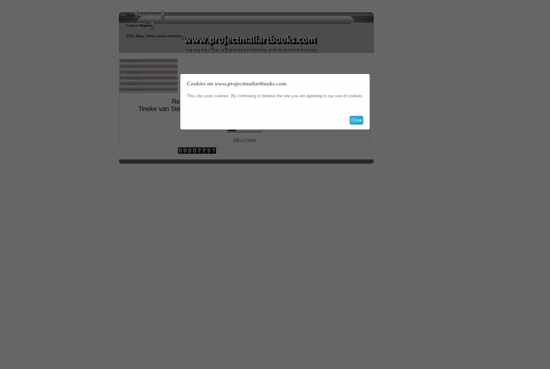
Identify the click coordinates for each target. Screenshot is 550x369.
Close (356, 120)
